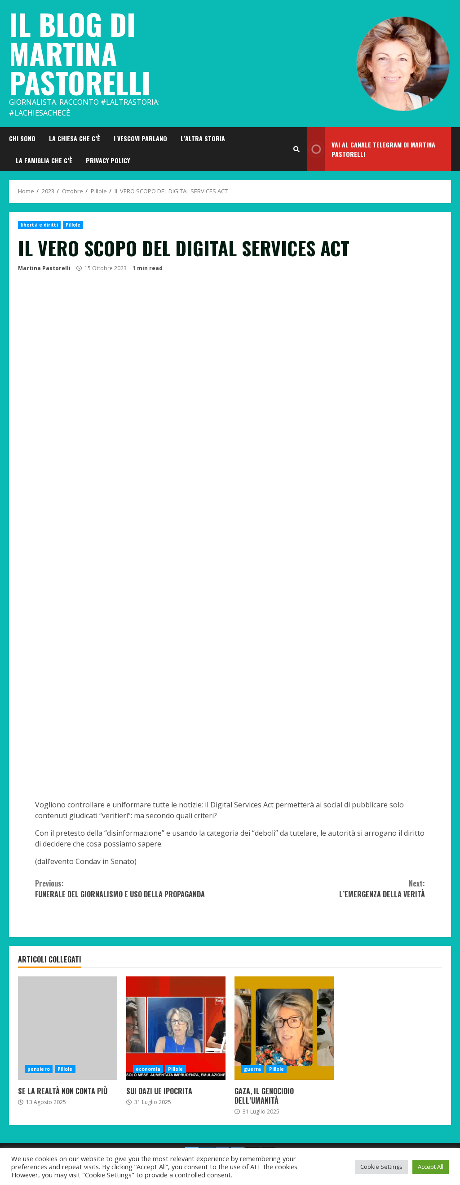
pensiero (38, 1069)
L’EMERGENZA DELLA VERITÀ (382, 889)
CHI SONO (22, 138)
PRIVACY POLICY (108, 160)
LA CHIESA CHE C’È (74, 138)
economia (148, 1069)
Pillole (73, 225)
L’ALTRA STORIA (203, 138)
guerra (252, 1069)
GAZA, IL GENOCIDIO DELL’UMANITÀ (284, 1028)
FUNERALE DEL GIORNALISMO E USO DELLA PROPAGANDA (120, 889)
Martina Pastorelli (44, 268)
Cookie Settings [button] (381, 1167)
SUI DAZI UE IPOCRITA (176, 1028)
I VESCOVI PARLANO (140, 138)
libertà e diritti (39, 225)
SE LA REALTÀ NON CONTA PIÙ (67, 1028)
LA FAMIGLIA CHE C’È (44, 160)
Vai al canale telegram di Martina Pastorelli (383, 149)
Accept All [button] (430, 1167)
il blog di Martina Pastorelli (79, 53)
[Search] (296, 149)
